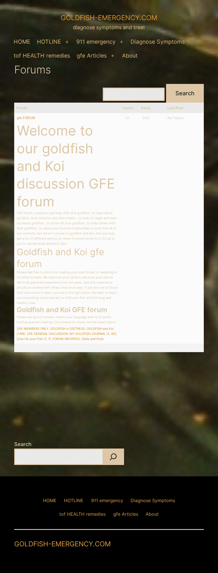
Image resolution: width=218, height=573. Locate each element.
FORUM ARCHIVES (66, 339)
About (130, 55)
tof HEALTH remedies (42, 55)
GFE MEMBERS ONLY (33, 329)
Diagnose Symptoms (158, 41)
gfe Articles (92, 55)
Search (23, 444)
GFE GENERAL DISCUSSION (47, 334)
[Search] (113, 457)
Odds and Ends (92, 339)
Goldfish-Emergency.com (109, 18)
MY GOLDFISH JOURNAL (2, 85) (93, 334)
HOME (22, 41)
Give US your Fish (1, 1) (34, 339)
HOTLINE (49, 41)
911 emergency (96, 41)
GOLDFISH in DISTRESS (67, 329)
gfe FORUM (26, 118)
